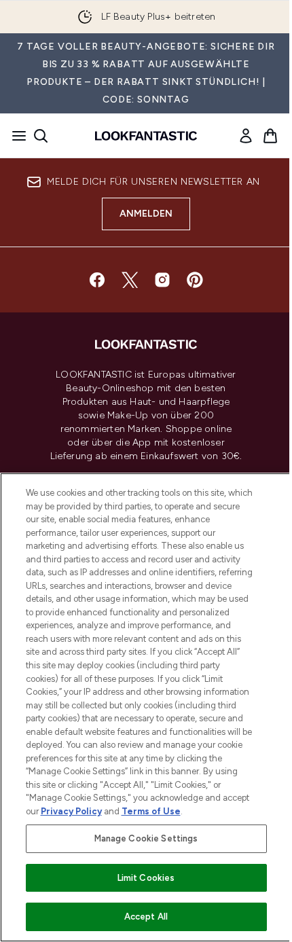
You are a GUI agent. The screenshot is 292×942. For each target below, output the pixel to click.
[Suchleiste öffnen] (41, 135)
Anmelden (146, 213)
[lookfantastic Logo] (146, 135)
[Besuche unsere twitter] (129, 280)
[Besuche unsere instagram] (162, 280)
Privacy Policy (71, 811)
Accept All (146, 916)
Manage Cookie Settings (146, 838)
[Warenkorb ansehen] (270, 135)
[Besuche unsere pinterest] (195, 280)
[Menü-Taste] (15, 135)
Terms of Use (151, 811)
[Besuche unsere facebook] (97, 280)
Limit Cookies (146, 878)
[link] (246, 135)
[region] (146, 707)
